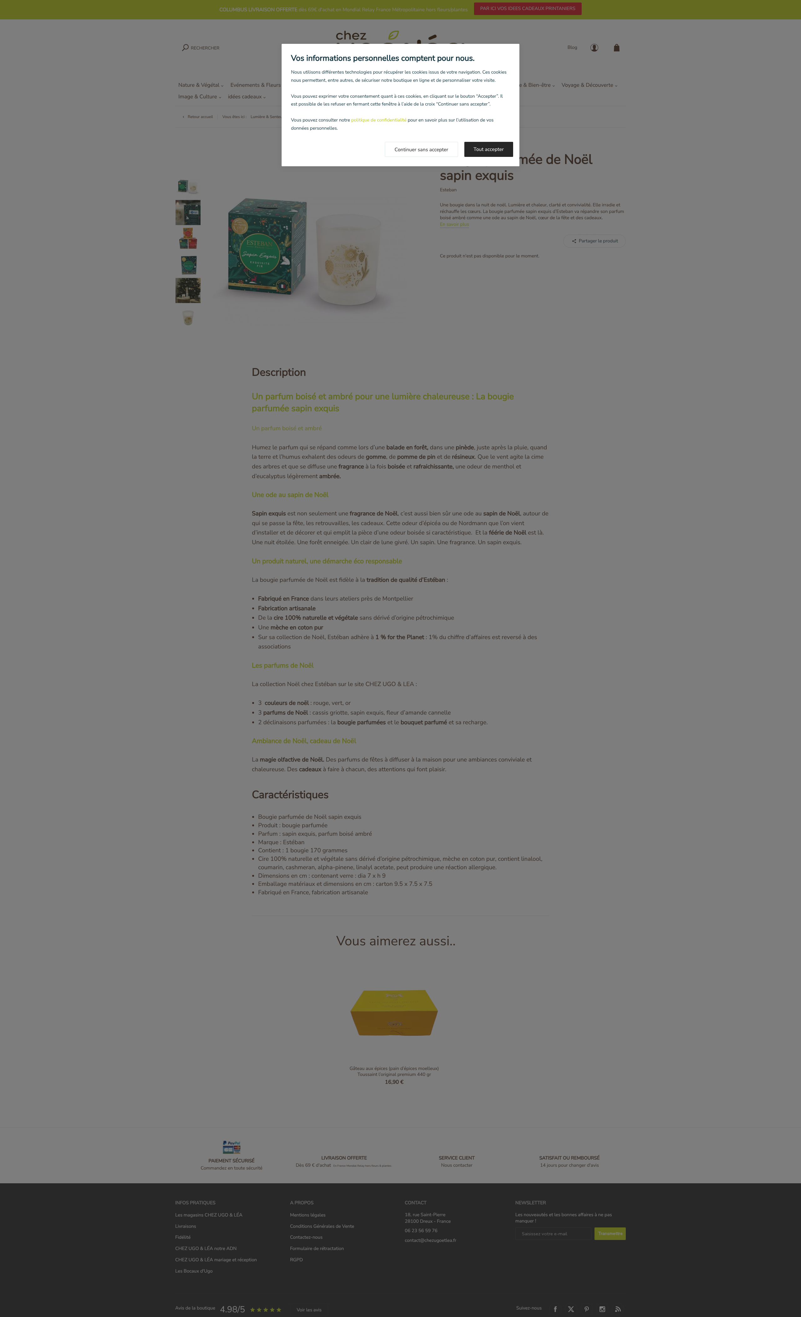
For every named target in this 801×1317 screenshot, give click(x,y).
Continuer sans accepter (421, 149)
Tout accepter (489, 149)
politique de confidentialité (378, 120)
